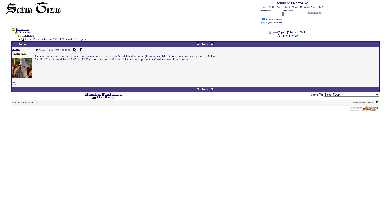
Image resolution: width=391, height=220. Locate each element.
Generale (24, 32)
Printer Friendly (290, 35)
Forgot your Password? (272, 23)
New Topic (278, 32)
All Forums (22, 29)
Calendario (28, 35)
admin (16, 49)
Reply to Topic (297, 32)
